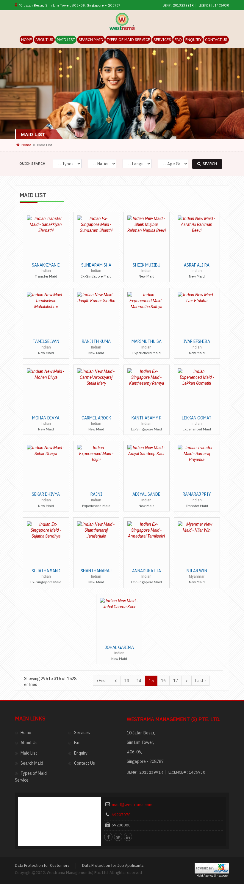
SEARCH (210, 163)
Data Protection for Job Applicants (113, 865)
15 (151, 680)
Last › (200, 680)
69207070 (121, 814)
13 (126, 680)
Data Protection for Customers (42, 865)
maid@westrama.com (132, 804)
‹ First (102, 680)
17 (175, 680)
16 (163, 680)
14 (139, 680)
